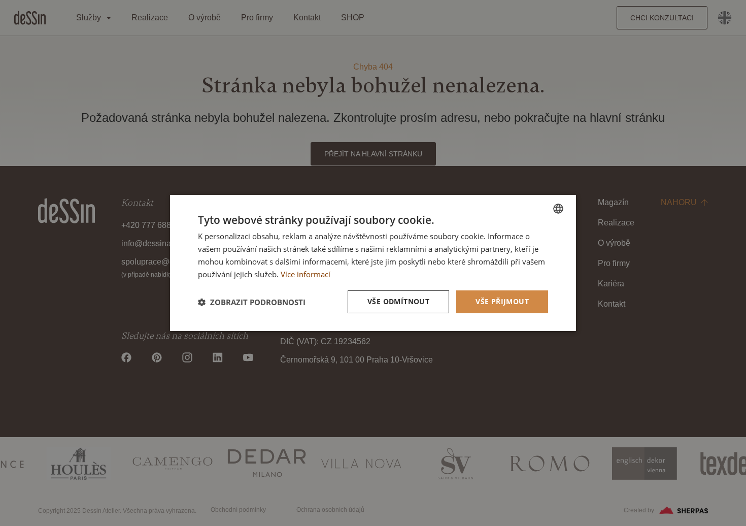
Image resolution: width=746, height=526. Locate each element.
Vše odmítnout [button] (398, 301)
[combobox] (558, 209)
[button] (252, 302)
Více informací (305, 274)
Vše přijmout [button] (502, 301)
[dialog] (373, 263)
